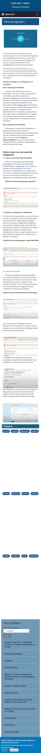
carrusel (6, 431)
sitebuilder (34, 556)
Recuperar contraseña (20, 7)
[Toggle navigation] (37, 14)
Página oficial (23, 105)
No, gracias (14, 750)
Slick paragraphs (11, 732)
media (24, 556)
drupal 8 (25, 494)
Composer (13, 98)
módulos (34, 431)
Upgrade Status (11, 693)
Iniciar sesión (16, 3)
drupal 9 (35, 494)
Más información (7, 747)
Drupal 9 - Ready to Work (15, 686)
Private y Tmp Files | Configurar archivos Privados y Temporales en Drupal (19, 644)
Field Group (9, 725)
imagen (6, 556)
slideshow (15, 494)
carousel (15, 431)
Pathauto (8, 660)
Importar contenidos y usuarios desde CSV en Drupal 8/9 (18, 701)
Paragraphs (19, 166)
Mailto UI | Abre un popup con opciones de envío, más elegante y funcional (19, 676)
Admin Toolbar (10, 667)
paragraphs (24, 431)
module (6, 494)
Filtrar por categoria (11, 628)
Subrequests (10, 718)
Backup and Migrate (13, 654)
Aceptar (4, 750)
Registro (26, 3)
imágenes (15, 556)
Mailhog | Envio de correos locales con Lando (19, 710)
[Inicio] (8, 14)
